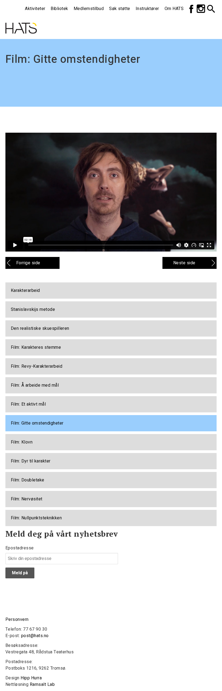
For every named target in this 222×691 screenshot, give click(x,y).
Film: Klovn (21, 442)
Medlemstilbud (89, 8)
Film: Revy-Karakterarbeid (36, 366)
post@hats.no (35, 636)
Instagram (201, 8)
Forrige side (28, 263)
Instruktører (147, 8)
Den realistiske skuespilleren (40, 328)
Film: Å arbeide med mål (35, 385)
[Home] (21, 20)
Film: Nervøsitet (27, 499)
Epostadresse (19, 548)
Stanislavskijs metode (33, 309)
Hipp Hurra (31, 678)
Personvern (17, 619)
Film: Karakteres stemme (36, 347)
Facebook (191, 8)
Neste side (184, 263)
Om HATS (174, 8)
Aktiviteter (35, 8)
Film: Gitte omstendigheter (37, 423)
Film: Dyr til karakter (31, 461)
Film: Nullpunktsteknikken (36, 518)
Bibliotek (59, 8)
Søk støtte (119, 8)
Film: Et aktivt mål (28, 404)
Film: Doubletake (27, 480)
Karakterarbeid (25, 290)
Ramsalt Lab (42, 684)
